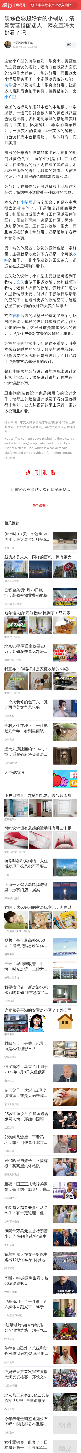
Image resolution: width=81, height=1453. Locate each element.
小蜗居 (26, 202)
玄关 (20, 281)
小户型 (10, 96)
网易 (7, 5)
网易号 (21, 5)
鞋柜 (16, 315)
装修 (8, 84)
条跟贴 (40, 505)
